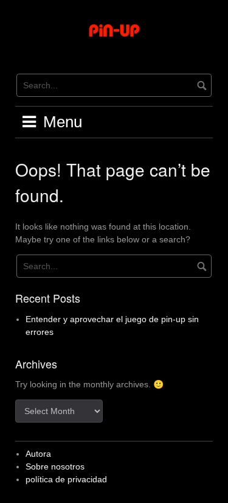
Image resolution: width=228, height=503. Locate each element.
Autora (38, 454)
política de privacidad (66, 479)
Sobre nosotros (55, 466)
